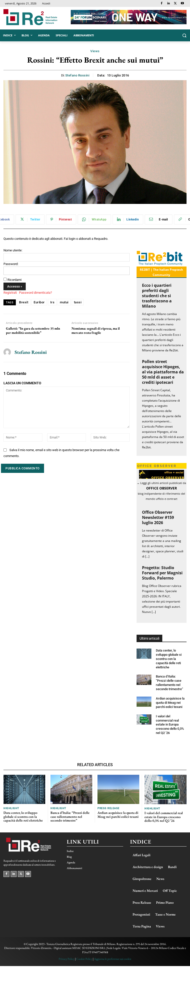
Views (95, 51)
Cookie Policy (84, 959)
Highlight (11, 808)
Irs (52, 302)
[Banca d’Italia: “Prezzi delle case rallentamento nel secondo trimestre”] (144, 680)
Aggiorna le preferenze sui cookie (112, 959)
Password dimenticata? (35, 292)
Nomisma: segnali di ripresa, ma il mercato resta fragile (95, 330)
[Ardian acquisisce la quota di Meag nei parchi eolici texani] (144, 702)
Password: (10, 264)
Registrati (10, 292)
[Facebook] (162, 3)
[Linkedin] (168, 3)
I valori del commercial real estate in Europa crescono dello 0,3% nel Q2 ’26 (170, 724)
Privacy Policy (66, 959)
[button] (184, 35)
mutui (64, 302)
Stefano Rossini (77, 75)
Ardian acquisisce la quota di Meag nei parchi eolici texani (170, 703)
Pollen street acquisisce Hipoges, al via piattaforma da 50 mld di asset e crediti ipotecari (163, 372)
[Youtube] (182, 3)
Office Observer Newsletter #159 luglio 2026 (158, 517)
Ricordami (14, 280)
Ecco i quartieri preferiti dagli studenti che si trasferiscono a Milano (157, 296)
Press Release (108, 808)
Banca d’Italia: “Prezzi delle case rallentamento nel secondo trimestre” (169, 683)
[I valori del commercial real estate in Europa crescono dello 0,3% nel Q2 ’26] (144, 719)
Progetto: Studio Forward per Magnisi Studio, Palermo (162, 573)
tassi (78, 302)
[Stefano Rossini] (7, 352)
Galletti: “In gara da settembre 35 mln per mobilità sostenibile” (33, 330)
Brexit (23, 302)
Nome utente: (12, 250)
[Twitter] (175, 3)
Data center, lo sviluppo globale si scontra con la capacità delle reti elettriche (169, 659)
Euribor (39, 302)
